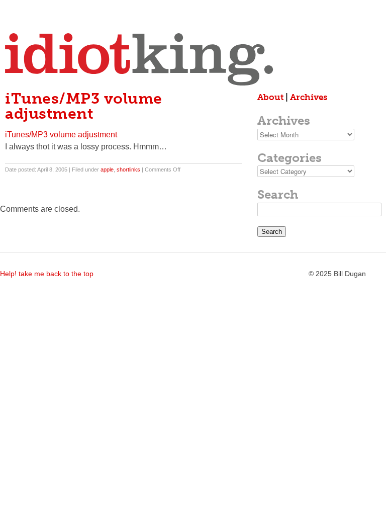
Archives (308, 97)
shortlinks (128, 169)
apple (107, 169)
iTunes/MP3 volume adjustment (61, 134)
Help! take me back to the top (46, 274)
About (270, 97)
